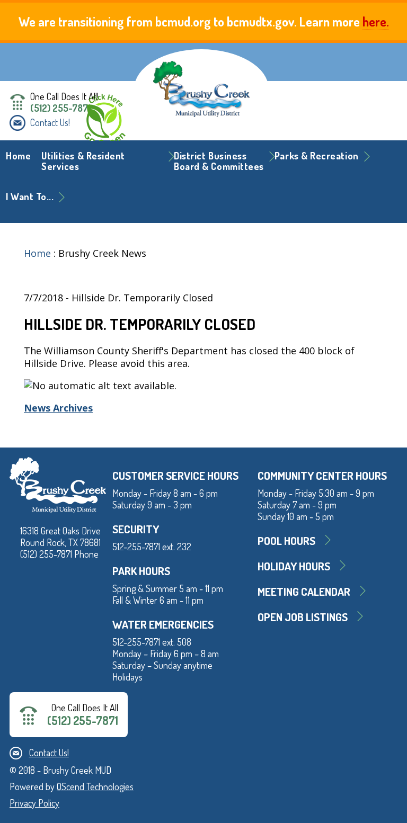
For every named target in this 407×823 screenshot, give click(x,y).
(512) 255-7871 (60, 108)
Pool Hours (286, 540)
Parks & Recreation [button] (317, 156)
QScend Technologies (95, 786)
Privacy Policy (34, 803)
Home (18, 156)
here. (375, 21)
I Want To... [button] (30, 196)
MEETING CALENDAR (304, 591)
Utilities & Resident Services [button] (83, 161)
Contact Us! (50, 122)
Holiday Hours (294, 566)
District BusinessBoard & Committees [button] (219, 161)
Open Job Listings (303, 617)
